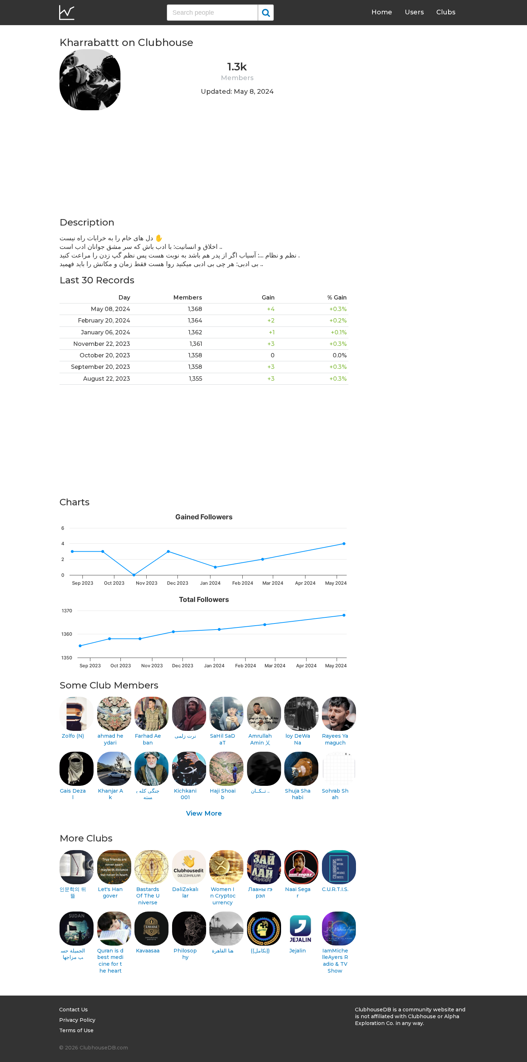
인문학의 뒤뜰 (73, 892)
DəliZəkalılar (185, 892)
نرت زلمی (185, 736)
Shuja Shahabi (297, 794)
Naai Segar (297, 892)
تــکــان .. (260, 791)
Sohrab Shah (335, 794)
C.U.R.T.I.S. (335, 889)
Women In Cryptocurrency (223, 896)
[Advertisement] (204, 166)
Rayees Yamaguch (335, 739)
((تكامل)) (260, 950)
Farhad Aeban (148, 739)
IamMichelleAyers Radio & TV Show (335, 960)
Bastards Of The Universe (148, 896)
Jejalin (297, 950)
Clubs (445, 12)
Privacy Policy (77, 1020)
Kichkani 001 (185, 794)
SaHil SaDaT (222, 739)
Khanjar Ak (110, 794)
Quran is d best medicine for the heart (110, 960)
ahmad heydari (110, 739)
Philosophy (185, 954)
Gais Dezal (73, 794)
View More (204, 813)
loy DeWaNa (297, 739)
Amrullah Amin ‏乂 (260, 739)
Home (381, 12)
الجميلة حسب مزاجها (73, 954)
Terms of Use (76, 1030)
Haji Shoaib (223, 794)
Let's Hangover (110, 892)
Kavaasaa (148, 950)
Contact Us (73, 1009)
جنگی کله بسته (148, 794)
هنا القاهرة (222, 950)
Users (414, 12)
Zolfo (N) (73, 736)
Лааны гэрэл (260, 892)
